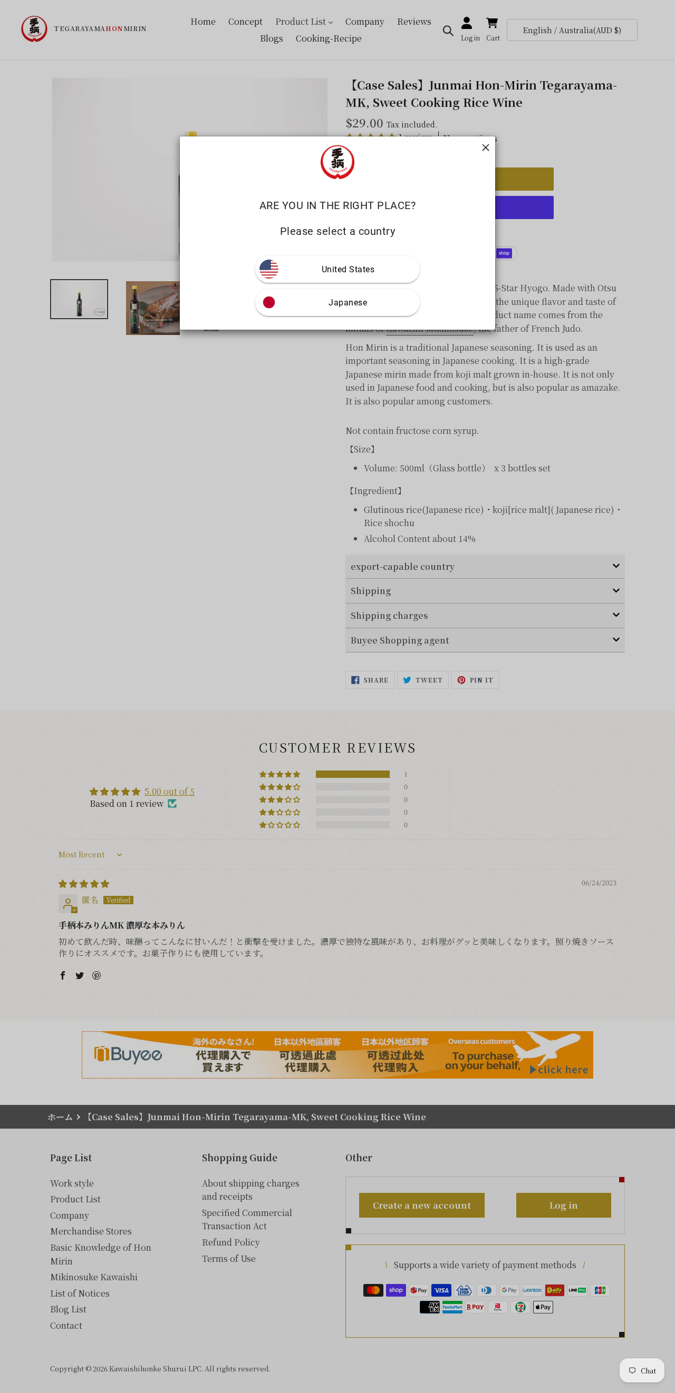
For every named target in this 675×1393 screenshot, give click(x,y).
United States (348, 269)
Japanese (348, 303)
